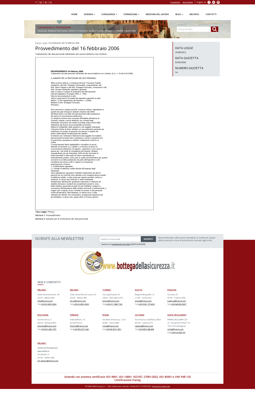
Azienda (88, 14)
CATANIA (139, 314)
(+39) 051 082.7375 (48, 329)
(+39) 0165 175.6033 (146, 304)
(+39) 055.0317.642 (81, 329)
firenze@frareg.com (79, 326)
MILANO (41, 289)
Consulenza (108, 14)
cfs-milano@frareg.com (47, 360)
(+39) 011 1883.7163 (114, 304)
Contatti (211, 14)
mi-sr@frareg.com (78, 301)
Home (74, 14)
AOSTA (138, 289)
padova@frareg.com (176, 301)
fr (46, 2)
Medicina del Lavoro (157, 14)
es (51, 2)
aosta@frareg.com (143, 301)
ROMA (105, 314)
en (41, 2)
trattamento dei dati (121, 244)
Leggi (44, 43)
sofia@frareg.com (175, 329)
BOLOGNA (42, 314)
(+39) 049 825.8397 (178, 304)
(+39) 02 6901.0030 (48, 304)
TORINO (106, 289)
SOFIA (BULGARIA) (176, 314)
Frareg (38, 43)
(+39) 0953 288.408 (146, 329)
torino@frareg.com (110, 301)
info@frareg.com (45, 301)
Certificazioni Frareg (127, 380)
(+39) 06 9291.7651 (113, 329)
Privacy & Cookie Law (161, 386)
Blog (178, 14)
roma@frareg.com (110, 326)
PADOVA (171, 289)
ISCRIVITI (148, 239)
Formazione (130, 14)
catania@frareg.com (144, 326)
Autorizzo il (107, 244)
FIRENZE (74, 314)
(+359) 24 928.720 (177, 332)
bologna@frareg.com (46, 326)
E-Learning (175, 2)
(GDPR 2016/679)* (138, 244)
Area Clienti (188, 2)
